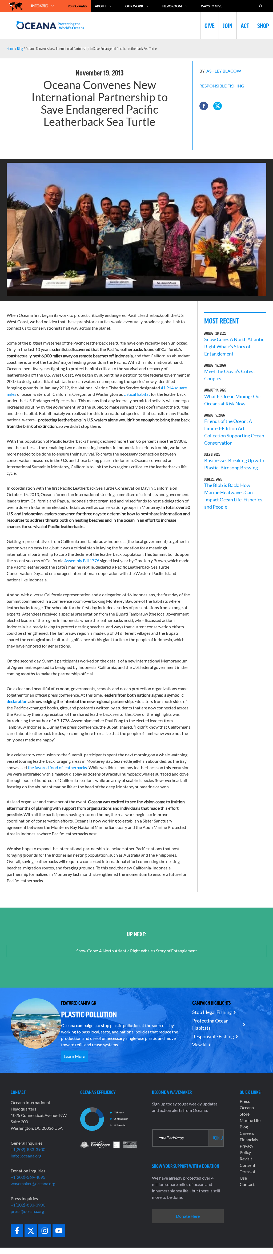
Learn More (74, 1056)
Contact (247, 1184)
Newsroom (172, 6)
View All (199, 1044)
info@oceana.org (26, 1155)
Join (227, 25)
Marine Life (250, 1120)
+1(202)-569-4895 (28, 1177)
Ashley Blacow (223, 70)
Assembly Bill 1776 (81, 560)
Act (245, 25)
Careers (247, 1133)
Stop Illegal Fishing (212, 1012)
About (100, 6)
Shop (263, 25)
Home (10, 48)
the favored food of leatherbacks (57, 767)
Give (209, 25)
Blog (20, 48)
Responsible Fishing (221, 85)
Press (245, 1101)
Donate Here (188, 1216)
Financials (249, 1139)
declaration (17, 701)
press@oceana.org (27, 1211)
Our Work (134, 6)
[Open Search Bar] (261, 6)
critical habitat (137, 394)
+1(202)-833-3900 (28, 1149)
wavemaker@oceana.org (33, 1183)
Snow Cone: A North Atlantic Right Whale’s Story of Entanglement (234, 346)
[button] (203, 106)
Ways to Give (211, 6)
